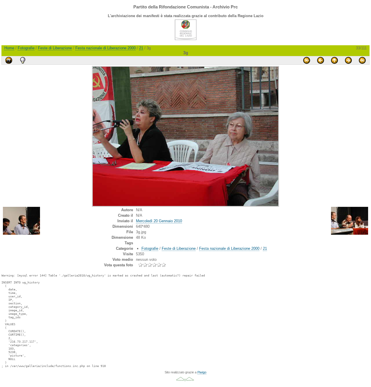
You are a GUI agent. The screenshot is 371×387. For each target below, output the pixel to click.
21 (141, 48)
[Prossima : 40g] (348, 60)
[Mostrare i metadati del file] (23, 60)
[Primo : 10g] (307, 60)
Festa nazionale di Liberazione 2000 (105, 48)
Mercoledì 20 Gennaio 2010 (159, 221)
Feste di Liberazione (55, 48)
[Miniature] (334, 60)
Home (9, 48)
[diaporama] (9, 60)
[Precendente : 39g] (321, 60)
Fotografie (26, 48)
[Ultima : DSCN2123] (362, 60)
